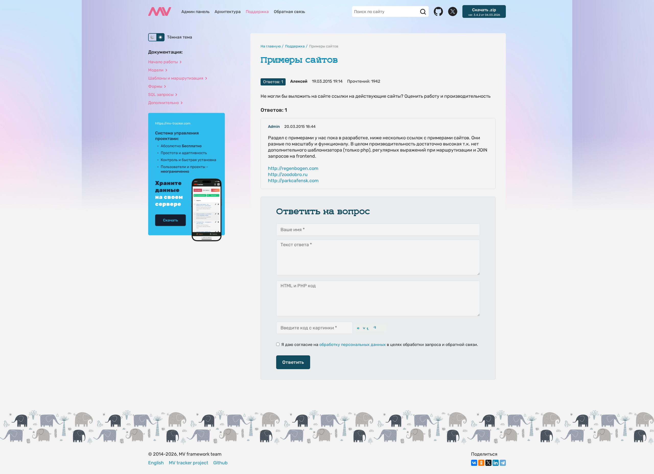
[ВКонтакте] (474, 463)
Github (220, 463)
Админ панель (195, 11)
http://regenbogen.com (293, 168)
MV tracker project (188, 463)
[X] (488, 463)
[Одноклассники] (481, 463)
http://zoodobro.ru (288, 174)
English (156, 463)
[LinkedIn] (496, 463)
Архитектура (228, 11)
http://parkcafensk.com (293, 180)
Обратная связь (289, 11)
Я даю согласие (296, 344)
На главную (271, 46)
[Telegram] (503, 463)
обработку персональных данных (352, 344)
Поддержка (257, 11)
